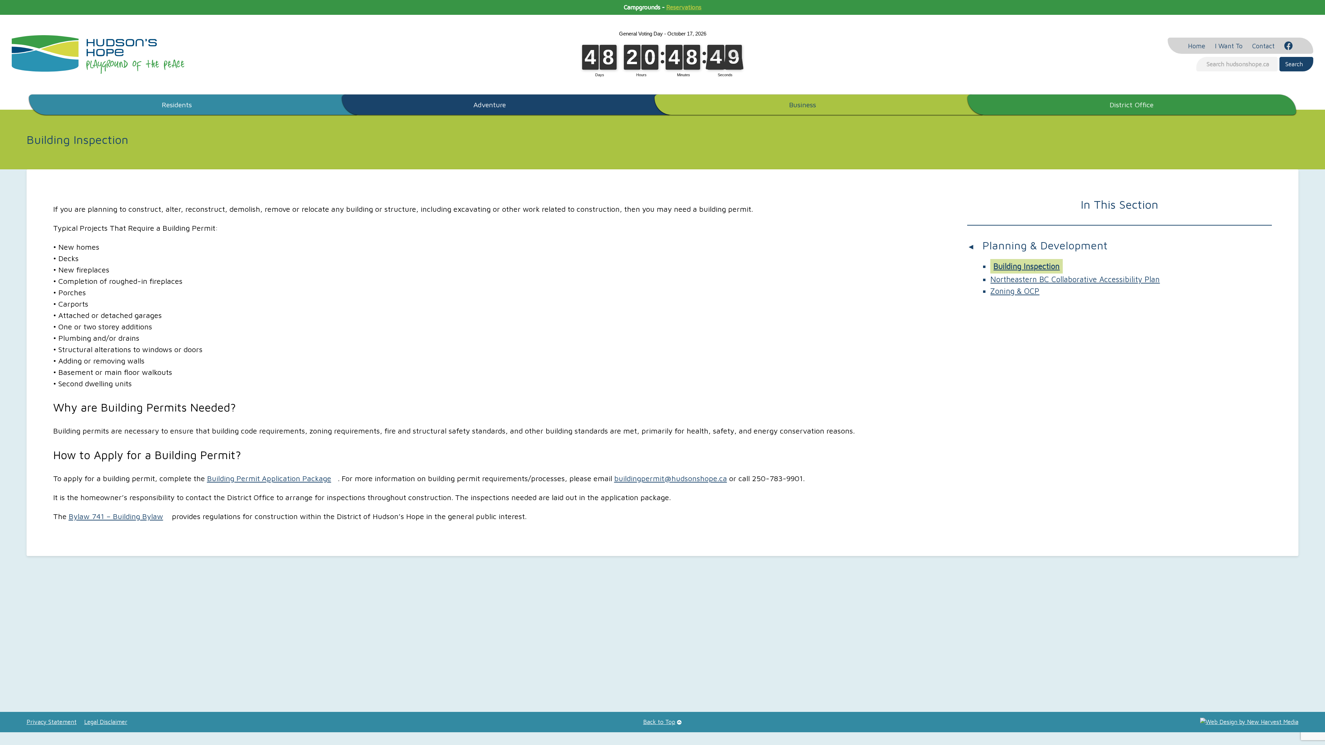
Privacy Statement (52, 721)
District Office (1132, 104)
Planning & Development (1045, 245)
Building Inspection (1026, 266)
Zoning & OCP (1014, 291)
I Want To (1229, 46)
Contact (1263, 46)
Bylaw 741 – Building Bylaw (116, 516)
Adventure (489, 104)
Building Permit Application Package (269, 478)
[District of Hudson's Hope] (98, 54)
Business (802, 104)
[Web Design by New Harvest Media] (1249, 721)
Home (1196, 46)
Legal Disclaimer (105, 721)
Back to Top (659, 721)
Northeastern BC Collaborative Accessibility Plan (1075, 279)
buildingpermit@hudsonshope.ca (670, 478)
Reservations (683, 7)
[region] (662, 636)
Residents (177, 104)
